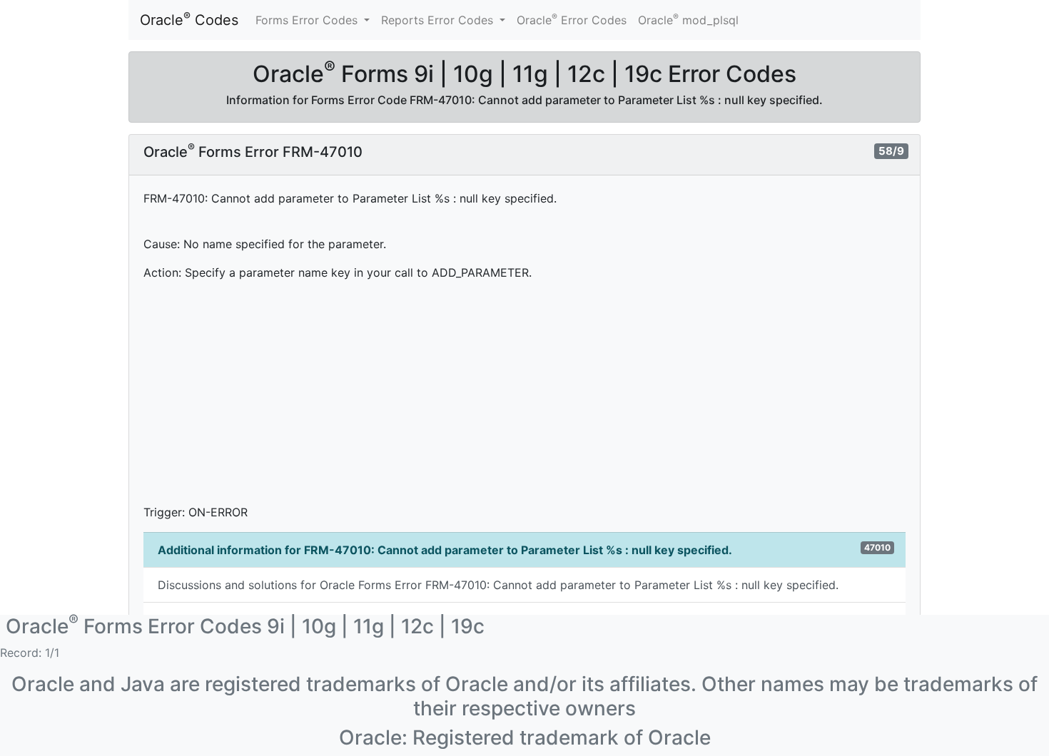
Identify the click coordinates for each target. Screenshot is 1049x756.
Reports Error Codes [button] (439, 20)
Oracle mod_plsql (688, 19)
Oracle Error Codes (572, 19)
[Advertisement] (524, 392)
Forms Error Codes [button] (308, 20)
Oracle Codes (189, 19)
